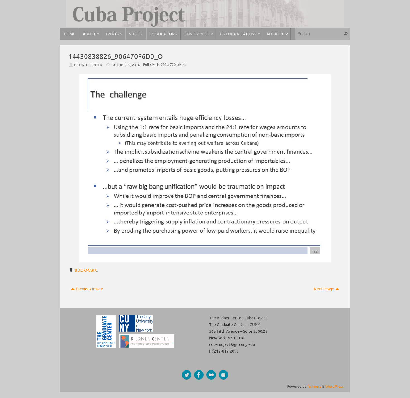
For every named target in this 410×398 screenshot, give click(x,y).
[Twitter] (186, 375)
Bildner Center (88, 65)
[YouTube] (223, 375)
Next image (324, 289)
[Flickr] (211, 375)
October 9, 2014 (125, 65)
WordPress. (334, 386)
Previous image (89, 289)
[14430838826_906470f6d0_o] (205, 168)
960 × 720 (168, 64)
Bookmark (86, 270)
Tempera (314, 386)
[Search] (345, 34)
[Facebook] (199, 375)
